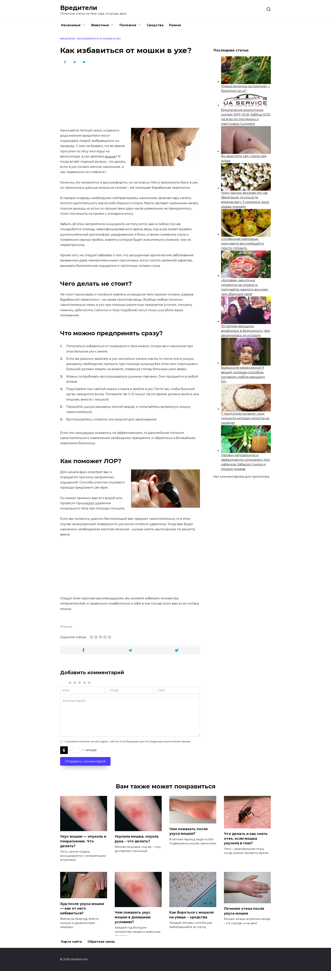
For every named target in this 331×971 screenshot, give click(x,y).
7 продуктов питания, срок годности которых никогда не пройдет (245, 418)
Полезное (128, 25)
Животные (100, 25)
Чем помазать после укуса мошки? (188, 831)
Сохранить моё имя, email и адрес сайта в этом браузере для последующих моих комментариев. (128, 741)
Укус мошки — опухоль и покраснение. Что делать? (83, 841)
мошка (110, 156)
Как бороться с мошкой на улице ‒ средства (191, 914)
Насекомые (71, 25)
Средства (155, 25)
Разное (175, 25)
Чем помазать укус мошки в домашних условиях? (133, 917)
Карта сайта (71, 941)
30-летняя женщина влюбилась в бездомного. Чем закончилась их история (245, 330)
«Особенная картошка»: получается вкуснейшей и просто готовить (242, 243)
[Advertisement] (130, 96)
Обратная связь (101, 941)
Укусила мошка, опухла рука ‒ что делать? (136, 838)
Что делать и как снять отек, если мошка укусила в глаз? (246, 838)
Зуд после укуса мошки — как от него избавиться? (82, 908)
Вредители (78, 7)
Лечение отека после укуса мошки (244, 911)
